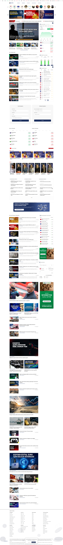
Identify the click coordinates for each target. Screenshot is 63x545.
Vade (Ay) (13, 112)
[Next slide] (62, 0)
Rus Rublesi (35, 132)
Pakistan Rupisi (13, 135)
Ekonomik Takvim (44, 68)
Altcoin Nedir (11, 528)
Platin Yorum (44, 514)
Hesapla (20, 120)
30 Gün (48, 56)
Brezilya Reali (11, 520)
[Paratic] (11, 3)
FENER (33, 514)
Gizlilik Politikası (45, 528)
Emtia (23, 130)
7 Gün (45, 56)
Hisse (16, 130)
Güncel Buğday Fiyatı (45, 515)
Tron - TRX (22, 520)
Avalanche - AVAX (23, 515)
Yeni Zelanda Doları (12, 523)
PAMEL (33, 523)
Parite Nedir (11, 536)
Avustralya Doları (13, 132)
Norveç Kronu (11, 514)
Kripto (27, 130)
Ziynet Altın (33, 527)
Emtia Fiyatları (45, 513)
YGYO (32, 521)
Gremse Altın (33, 528)
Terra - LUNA (22, 523)
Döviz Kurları (48, 24)
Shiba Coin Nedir (12, 527)
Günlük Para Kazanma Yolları (24, 526)
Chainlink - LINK (23, 519)
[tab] (15, 39)
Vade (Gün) (35, 112)
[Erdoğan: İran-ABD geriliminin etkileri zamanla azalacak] (46, 14)
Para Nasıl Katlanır (23, 529)
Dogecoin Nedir (11, 529)
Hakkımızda (44, 526)
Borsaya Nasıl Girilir (23, 528)
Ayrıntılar (29, 542)
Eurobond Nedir (12, 534)
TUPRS (33, 520)
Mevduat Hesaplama (42, 106)
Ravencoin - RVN (23, 521)
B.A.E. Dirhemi (13, 138)
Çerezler (44, 529)
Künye (44, 527)
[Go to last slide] (8, 15)
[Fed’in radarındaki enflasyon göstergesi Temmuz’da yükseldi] (16, 14)
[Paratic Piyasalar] (52, 23)
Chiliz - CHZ (22, 513)
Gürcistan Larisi (11, 522)
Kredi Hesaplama (20, 106)
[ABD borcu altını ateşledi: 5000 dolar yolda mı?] (31, 14)
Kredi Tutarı (13, 116)
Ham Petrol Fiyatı (45, 519)
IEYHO (32, 515)
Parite (20, 130)
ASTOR (33, 522)
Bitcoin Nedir (11, 526)
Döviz (13, 130)
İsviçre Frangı (35, 138)
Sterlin (35, 141)
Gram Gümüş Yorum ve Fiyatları (47, 521)
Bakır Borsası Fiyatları (45, 523)
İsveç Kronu (35, 135)
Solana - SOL (22, 514)
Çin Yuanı (11, 513)
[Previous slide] (0, 0)
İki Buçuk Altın (33, 526)
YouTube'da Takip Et (51, 148)
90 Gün (52, 56)
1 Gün (41, 56)
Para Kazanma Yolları (23, 527)
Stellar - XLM (22, 522)
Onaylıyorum (33, 542)
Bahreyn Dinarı (11, 519)
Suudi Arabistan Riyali (14, 141)
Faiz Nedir (11, 535)
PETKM (33, 519)
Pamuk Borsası (45, 520)
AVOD (32, 513)
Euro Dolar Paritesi (45, 522)
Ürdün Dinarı (11, 521)
